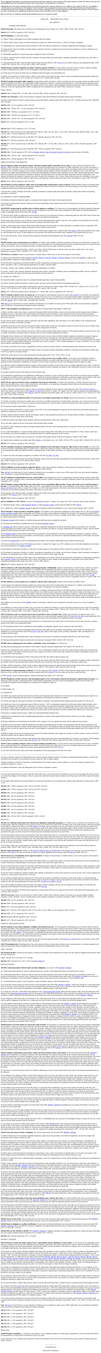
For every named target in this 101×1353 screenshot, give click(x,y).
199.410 (85, 389)
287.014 (66, 939)
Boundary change (8, 520)
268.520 (38, 1258)
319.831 (37, 440)
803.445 (56, 850)
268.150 (42, 152)
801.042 (42, 850)
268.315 (7, 303)
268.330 (82, 1257)
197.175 (60, 747)
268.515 (41, 961)
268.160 (48, 152)
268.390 (9, 1291)
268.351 (31, 391)
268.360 (9, 1258)
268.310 (76, 295)
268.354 (40, 391)
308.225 (14, 495)
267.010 (73, 616)
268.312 (68, 152)
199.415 (78, 505)
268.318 (70, 1257)
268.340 (88, 1257)
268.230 (3, 167)
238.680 (34, 212)
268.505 (27, 1258)
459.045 (35, 258)
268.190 (60, 152)
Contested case (7, 527)
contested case (14, 540)
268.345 (94, 1257)
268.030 (47, 1257)
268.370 (15, 1258)
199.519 (92, 389)
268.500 (21, 1258)
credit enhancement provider (51, 991)
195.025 (54, 670)
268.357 (3, 1258)
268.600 (61, 968)
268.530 (50, 1258)
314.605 (51, 881)
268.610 (58, 1047)
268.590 (51, 1124)
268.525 (44, 1258)
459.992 (67, 258)
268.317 (65, 1257)
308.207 (10, 300)
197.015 (59, 63)
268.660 (68, 968)
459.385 (61, 258)
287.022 (73, 939)
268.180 (54, 152)
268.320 (76, 1257)
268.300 (53, 1257)
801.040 (35, 850)
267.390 (80, 616)
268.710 (7, 1305)
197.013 (19, 1286)
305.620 (44, 886)
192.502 (91, 575)
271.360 (55, 455)
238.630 (69, 236)
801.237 (48, 850)
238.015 (74, 230)
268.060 (36, 152)
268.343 (7, 472)
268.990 (28, 602)
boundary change (30, 505)
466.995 (82, 258)
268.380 (93, 1289)
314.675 (58, 881)
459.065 (41, 258)
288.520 (48, 1193)
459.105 (48, 258)
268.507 (33, 1258)
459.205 (54, 258)
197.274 (34, 740)
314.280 (43, 881)
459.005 (28, 258)
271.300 (48, 455)
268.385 (3, 1291)
